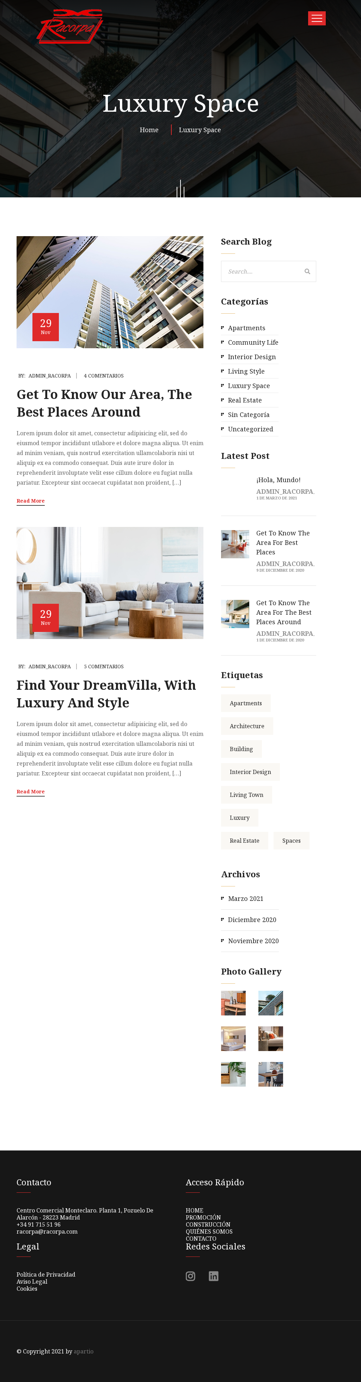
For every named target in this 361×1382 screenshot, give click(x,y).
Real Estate (245, 400)
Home (151, 129)
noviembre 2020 (253, 940)
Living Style (246, 371)
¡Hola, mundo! (278, 479)
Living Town (246, 795)
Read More (31, 500)
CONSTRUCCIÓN (208, 1224)
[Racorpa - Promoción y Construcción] (69, 26)
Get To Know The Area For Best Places (283, 542)
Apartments (246, 328)
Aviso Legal (32, 1281)
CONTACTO (201, 1238)
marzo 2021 (246, 898)
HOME (194, 1210)
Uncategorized (250, 429)
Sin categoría (249, 414)
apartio (83, 1351)
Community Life (253, 342)
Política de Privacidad (46, 1274)
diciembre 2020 (252, 919)
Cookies (27, 1288)
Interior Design (252, 356)
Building (241, 749)
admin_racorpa (50, 375)
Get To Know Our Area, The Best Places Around (104, 403)
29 (46, 326)
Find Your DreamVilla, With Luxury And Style (106, 693)
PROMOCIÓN (203, 1217)
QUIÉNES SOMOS (209, 1231)
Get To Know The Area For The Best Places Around (284, 612)
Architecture (247, 726)
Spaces (291, 840)
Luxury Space (200, 129)
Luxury (240, 818)
